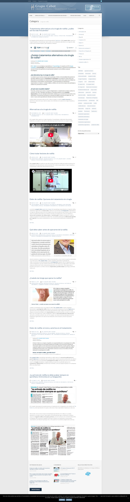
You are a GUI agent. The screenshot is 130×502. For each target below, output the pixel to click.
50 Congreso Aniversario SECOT (67, 468)
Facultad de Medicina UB (83, 89)
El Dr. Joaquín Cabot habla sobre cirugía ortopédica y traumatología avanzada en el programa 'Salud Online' (41, 475)
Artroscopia (34, 158)
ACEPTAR (62, 499)
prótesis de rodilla (88, 103)
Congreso (80, 81)
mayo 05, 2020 (34, 34)
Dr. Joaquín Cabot (49, 35)
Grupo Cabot (94, 89)
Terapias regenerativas (84, 59)
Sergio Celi (50, 209)
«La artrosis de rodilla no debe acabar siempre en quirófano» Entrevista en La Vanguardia (49, 376)
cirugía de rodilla (36, 35)
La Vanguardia (64, 210)
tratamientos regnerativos (84, 124)
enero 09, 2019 (35, 331)
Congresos (81, 40)
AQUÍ (99, 496)
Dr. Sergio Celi (81, 87)
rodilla (56, 35)
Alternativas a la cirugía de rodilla (43, 109)
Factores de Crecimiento (56, 204)
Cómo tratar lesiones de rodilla (42, 153)
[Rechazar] (128, 498)
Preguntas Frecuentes (42, 1)
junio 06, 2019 (34, 157)
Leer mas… (32, 222)
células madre (35, 204)
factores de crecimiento (84, 48)
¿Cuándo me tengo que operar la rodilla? (46, 278)
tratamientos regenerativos (43, 236)
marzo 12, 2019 (35, 281)
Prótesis (80, 53)
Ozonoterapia (81, 97)
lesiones (69, 158)
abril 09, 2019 (34, 233)
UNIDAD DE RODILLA (40, 15)
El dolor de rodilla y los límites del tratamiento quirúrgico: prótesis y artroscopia (40, 469)
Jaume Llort (45, 209)
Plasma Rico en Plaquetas (84, 51)
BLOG (85, 15)
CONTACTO (91, 15)
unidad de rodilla (43, 37)
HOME (29, 1)
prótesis (72, 234)
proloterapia (35, 205)
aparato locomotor (89, 70)
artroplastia (34, 234)
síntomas (94, 108)
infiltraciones (67, 204)
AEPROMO (80, 70)
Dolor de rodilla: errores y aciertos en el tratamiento (50, 328)
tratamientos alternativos (83, 116)
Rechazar (69, 499)
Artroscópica (81, 31)
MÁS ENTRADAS (36, 489)
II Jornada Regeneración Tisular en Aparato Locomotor (67, 474)
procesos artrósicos (82, 100)
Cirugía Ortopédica (82, 79)
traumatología (40, 383)
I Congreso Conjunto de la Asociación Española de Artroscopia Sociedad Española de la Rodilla (68, 480)
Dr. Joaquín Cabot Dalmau (48, 34)
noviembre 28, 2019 (36, 113)
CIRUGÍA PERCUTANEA (75, 15)
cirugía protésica (92, 79)
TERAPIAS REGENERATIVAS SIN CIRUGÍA (57, 15)
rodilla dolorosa (81, 106)
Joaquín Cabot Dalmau (49, 380)
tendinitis (80, 111)
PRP (52, 334)
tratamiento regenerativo (51, 205)
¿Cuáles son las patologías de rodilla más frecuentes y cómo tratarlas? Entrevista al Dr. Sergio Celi (39, 481)
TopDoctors (62, 35)
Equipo (80, 42)
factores (80, 45)
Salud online (81, 108)
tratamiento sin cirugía (64, 205)
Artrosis (41, 158)
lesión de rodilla (81, 95)
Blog (80, 37)
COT (43, 35)
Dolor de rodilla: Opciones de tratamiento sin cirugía (51, 199)
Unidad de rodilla (82, 62)
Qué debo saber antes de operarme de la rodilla (48, 229)
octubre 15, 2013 (35, 380)
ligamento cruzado (43, 284)
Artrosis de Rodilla (49, 283)
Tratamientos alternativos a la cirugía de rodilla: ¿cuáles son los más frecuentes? (52, 29)
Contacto (34, 1)
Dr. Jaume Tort (81, 84)
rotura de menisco (54, 284)
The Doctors (39, 160)
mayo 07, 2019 (34, 202)
